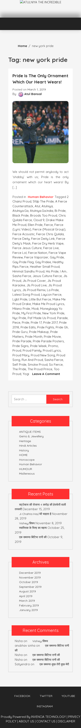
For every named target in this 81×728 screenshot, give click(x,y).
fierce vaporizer (36, 257)
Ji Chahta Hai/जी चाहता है (35, 514)
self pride (19, 364)
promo (53, 346)
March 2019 (27, 601)
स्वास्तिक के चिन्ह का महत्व (33, 528)
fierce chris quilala (50, 234)
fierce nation (37, 253)
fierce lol (19, 253)
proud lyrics (52, 350)
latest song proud (26, 295)
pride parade (21, 341)
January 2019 (28, 610)
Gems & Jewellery (31, 436)
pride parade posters (48, 341)
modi (35, 309)
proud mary (20, 355)
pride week (38, 346)
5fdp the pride (43, 201)
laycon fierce (51, 295)
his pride (52, 271)
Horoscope (26, 460)
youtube (68, 696)
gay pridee (43, 262)
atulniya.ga (20, 211)
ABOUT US (27, 721)
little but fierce (40, 299)
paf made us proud (42, 318)
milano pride (21, 309)
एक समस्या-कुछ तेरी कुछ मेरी (54, 664)
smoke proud (38, 364)
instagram (45, 706)
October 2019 (28, 582)
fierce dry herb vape (48, 243)
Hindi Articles (28, 445)
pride (25, 322)
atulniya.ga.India (41, 211)
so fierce (56, 364)
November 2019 (30, 577)
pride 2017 (50, 322)
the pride (19, 369)
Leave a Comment (46, 374)
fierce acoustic (23, 234)
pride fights (45, 327)
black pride (20, 215)
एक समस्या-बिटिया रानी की (33, 537)
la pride (53, 290)
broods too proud (43, 215)
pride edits (28, 327)
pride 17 (36, 322)
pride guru (20, 332)
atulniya (47, 206)
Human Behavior (41, 197)
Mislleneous (27, 473)
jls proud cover (34, 281)
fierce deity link (43, 239)
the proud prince (40, 369)
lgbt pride (19, 299)
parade (62, 318)
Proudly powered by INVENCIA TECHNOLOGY (34, 717)
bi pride (60, 211)
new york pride (53, 313)
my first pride (31, 313)
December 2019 (30, 573)
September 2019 (30, 587)
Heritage (25, 441)
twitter (46, 696)
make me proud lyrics (48, 304)
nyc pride (19, 318)
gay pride (57, 257)
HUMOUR (25, 469)
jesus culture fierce (47, 276)
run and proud (32, 360)
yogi (26, 374)
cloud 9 (38, 220)
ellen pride (35, 225)
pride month (33, 337)
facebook (22, 696)
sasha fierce (53, 360)
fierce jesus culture (27, 248)
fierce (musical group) (49, 229)
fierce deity (21, 239)
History (24, 450)
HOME (23, 455)
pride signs (20, 346)
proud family (32, 350)
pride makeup (39, 332)
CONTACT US (46, 721)
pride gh (62, 327)
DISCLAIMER (66, 721)
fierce (48, 225)
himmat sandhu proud (28, 271)
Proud (16, 350)
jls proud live (37, 285)
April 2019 (25, 596)
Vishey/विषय (27, 523)
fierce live (51, 248)
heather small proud (45, 267)
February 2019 (29, 605)
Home (22, 46)
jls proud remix (33, 290)
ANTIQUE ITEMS (30, 432)
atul (37, 206)
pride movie (52, 337)
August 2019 (27, 591)
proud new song (43, 355)
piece (16, 322)
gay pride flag (23, 262)
